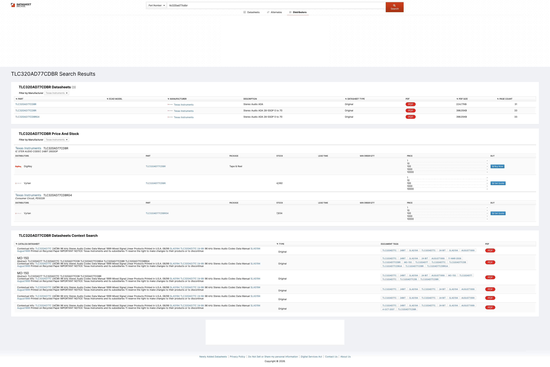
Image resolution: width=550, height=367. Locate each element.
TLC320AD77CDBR (156, 166)
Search (395, 8)
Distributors (299, 12)
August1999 (23, 251)
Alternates (276, 12)
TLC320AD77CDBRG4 (157, 213)
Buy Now (498, 166)
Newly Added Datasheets (213, 356)
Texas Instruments (183, 104)
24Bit (403, 250)
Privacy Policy (237, 356)
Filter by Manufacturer (31, 93)
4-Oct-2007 (388, 309)
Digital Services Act (311, 356)
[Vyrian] (19, 183)
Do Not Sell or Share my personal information (273, 356)
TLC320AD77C (43, 248)
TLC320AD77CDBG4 (392, 266)
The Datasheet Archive (21, 5)
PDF (410, 104)
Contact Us (331, 356)
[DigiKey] (19, 166)
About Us (345, 356)
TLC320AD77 (421, 262)
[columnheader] (59, 99)
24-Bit (200, 248)
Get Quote (499, 183)
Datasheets (253, 12)
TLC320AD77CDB (457, 262)
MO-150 (408, 262)
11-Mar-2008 (454, 258)
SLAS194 (175, 248)
